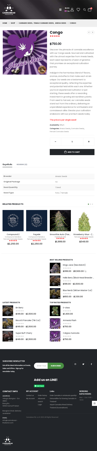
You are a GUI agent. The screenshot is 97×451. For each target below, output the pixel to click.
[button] (61, 9)
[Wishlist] (78, 9)
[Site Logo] (9, 9)
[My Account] (72, 9)
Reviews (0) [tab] (22, 164)
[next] (92, 32)
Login (40, 405)
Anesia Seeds (65, 128)
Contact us (30, 395)
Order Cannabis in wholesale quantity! (63, 395)
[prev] (89, 32)
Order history (42, 395)
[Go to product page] (55, 268)
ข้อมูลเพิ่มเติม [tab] (7, 164)
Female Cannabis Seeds (59, 131)
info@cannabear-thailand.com (10, 421)
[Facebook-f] (91, 364)
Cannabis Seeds (77, 128)
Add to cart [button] (19, 214)
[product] (13, 220)
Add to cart (74, 152)
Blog (67, 8)
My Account (30, 398)
